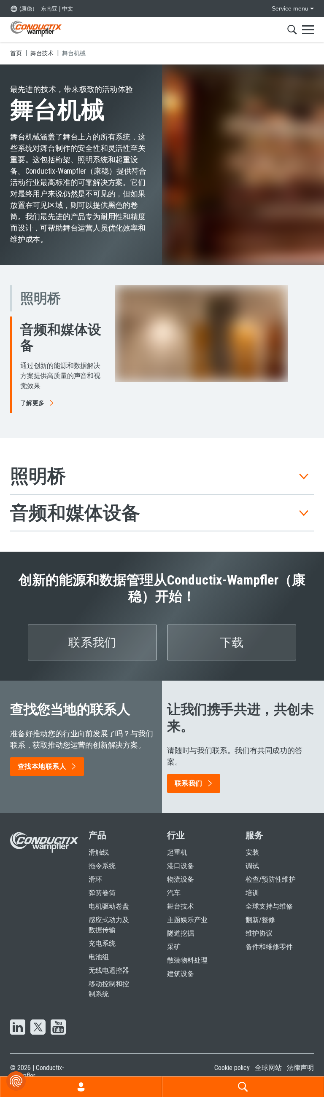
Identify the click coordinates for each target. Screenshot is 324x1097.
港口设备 (180, 856)
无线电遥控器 (109, 960)
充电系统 (102, 933)
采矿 (174, 937)
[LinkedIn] (17, 1017)
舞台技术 (180, 896)
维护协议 (259, 923)
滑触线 (99, 842)
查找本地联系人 (42, 756)
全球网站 (268, 1058)
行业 (176, 825)
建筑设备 (180, 964)
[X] (38, 1017)
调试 (252, 856)
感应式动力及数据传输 (109, 915)
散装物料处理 (187, 950)
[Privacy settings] (16, 1081)
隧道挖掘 (180, 923)
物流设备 (180, 869)
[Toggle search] (292, 29)
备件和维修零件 (269, 937)
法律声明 (300, 1058)
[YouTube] (58, 1017)
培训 (252, 883)
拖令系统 (102, 856)
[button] (57, 320)
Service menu (290, 8)
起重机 (177, 842)
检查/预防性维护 (271, 869)
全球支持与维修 (269, 896)
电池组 (99, 947)
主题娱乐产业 (187, 910)
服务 (254, 825)
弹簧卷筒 (102, 883)
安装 (252, 842)
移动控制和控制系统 (109, 979)
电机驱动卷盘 (109, 896)
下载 (232, 632)
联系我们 (92, 632)
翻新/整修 (260, 910)
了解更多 (32, 345)
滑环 (95, 869)
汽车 (174, 883)
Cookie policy (232, 1058)
